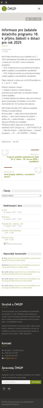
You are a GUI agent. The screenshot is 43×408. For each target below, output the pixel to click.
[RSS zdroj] (6, 2)
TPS (5, 210)
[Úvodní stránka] (28, 19)
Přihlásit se (15, 404)
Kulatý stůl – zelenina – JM (13, 224)
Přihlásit (37, 382)
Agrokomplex (9, 237)
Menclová (6, 142)
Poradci (7, 217)
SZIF (17, 142)
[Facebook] (1, 2)
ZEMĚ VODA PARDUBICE (12, 231)
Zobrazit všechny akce (13, 244)
